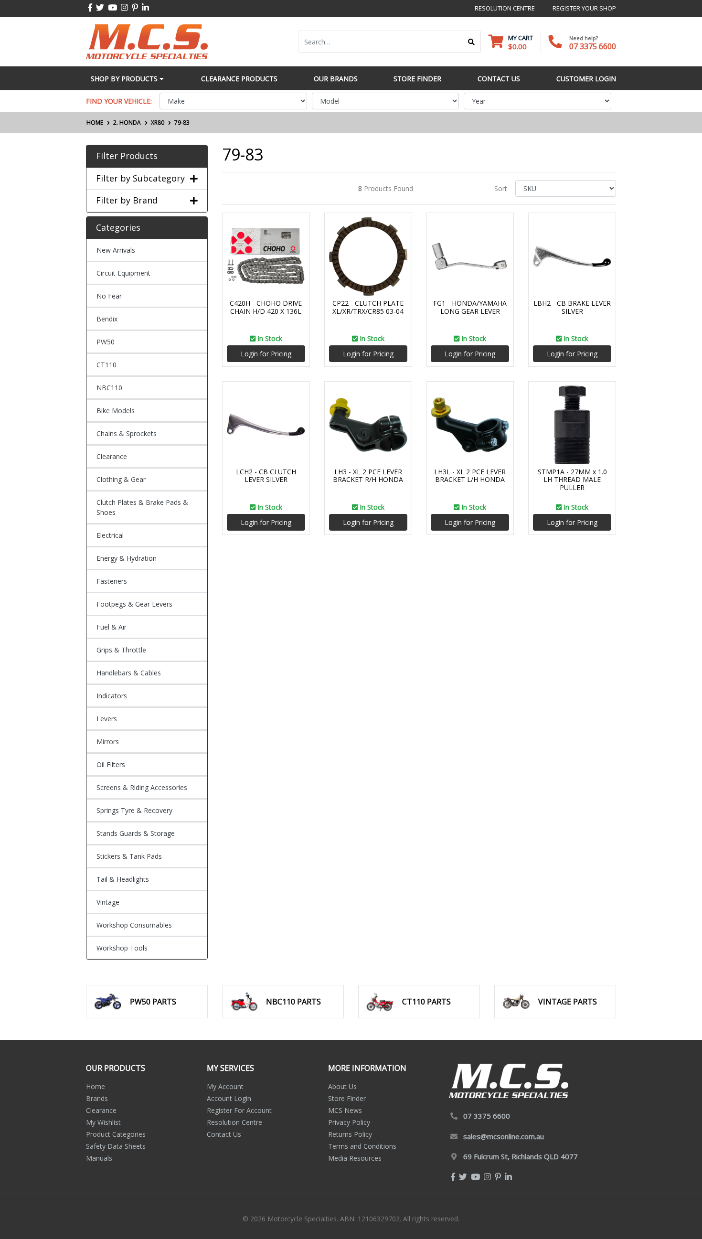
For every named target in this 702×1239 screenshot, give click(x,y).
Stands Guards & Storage (135, 833)
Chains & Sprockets (126, 433)
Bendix (106, 318)
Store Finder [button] (417, 78)
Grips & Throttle (121, 649)
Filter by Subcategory (140, 178)
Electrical (110, 535)
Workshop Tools (122, 947)
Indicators (111, 695)
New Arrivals (115, 250)
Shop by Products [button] (125, 78)
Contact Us (224, 1134)
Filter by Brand (127, 200)
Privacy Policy (349, 1122)
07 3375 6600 (592, 46)
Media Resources (355, 1158)
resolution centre (505, 8)
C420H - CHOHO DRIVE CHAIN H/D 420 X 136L (266, 307)
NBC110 (109, 387)
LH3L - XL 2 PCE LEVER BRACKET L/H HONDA (470, 475)
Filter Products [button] (127, 156)
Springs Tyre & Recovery (134, 810)
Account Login (229, 1098)
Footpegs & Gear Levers (134, 604)
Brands (97, 1098)
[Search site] (471, 42)
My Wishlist (103, 1122)
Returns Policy (350, 1134)
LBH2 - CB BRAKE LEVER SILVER (572, 307)
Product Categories (116, 1134)
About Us (342, 1086)
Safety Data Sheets (116, 1146)
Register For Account (239, 1110)
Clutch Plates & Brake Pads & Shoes (142, 507)
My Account (225, 1086)
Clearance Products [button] (239, 78)
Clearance (111, 456)
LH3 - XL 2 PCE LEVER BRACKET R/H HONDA (368, 475)
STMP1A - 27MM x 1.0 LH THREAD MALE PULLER (572, 479)
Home (95, 1086)
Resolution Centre (234, 1122)
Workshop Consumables (134, 924)
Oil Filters (110, 764)
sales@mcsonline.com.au (503, 1136)
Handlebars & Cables (128, 672)
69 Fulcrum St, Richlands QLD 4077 (520, 1156)
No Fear (109, 295)
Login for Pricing (266, 353)
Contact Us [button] (499, 78)
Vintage (107, 902)
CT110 (106, 364)
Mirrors (107, 741)
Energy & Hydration (126, 558)
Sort (500, 188)
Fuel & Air (111, 626)
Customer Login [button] (586, 78)
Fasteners (111, 581)
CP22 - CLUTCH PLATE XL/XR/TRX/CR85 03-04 (368, 307)
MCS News (345, 1110)
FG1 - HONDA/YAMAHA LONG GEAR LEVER (470, 307)
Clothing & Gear (121, 479)
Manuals (99, 1158)
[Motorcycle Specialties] (147, 40)
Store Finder (347, 1098)
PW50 (105, 341)
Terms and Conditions (362, 1146)
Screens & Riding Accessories (141, 787)
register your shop (584, 8)
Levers (106, 718)
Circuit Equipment (123, 273)
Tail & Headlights (122, 879)
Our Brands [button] (336, 78)
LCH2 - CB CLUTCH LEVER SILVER (266, 475)
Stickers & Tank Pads (129, 856)
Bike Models (115, 410)
